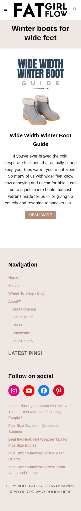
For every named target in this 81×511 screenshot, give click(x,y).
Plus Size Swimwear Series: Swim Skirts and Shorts (36, 470)
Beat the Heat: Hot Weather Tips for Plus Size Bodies (38, 442)
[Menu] (6, 9)
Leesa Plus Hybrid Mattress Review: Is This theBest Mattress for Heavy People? (40, 412)
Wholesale (21, 333)
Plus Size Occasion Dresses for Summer (34, 428)
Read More (42, 215)
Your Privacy (22, 341)
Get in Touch (22, 317)
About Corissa (24, 309)
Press (17, 325)
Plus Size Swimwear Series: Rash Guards (36, 456)
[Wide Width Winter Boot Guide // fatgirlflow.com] (40, 94)
